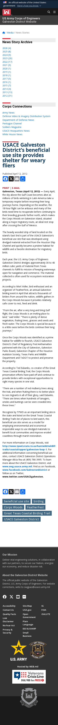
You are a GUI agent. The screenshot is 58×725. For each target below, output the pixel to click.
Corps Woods (13, 507)
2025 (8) (6, 51)
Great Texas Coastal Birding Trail (27, 513)
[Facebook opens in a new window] (5, 597)
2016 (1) (6, 82)
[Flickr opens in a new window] (24, 597)
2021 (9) (6, 65)
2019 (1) (6, 71)
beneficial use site (16, 501)
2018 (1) (6, 75)
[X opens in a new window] (11, 597)
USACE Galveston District (21, 519)
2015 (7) (6, 85)
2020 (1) (6, 68)
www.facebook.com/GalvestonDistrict (24, 469)
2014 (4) (6, 88)
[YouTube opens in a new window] (18, 597)
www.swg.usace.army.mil (17, 466)
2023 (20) (7, 58)
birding (39, 501)
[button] (29, 5)
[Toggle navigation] (53, 12)
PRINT (5, 187)
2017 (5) (6, 78)
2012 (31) (7, 95)
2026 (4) (6, 48)
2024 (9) (6, 54)
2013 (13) (7, 92)
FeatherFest (35, 507)
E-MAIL (16, 187)
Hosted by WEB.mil (27, 666)
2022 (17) (7, 61)
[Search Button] (47, 12)
